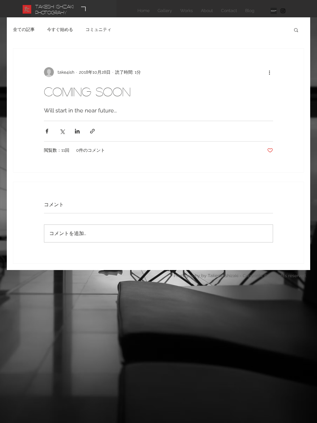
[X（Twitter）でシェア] (62, 131)
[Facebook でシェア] (47, 131)
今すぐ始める (60, 29)
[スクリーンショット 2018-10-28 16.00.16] (274, 11)
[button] (296, 29)
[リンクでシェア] (92, 131)
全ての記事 (24, 29)
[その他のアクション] (269, 72)
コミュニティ (98, 29)
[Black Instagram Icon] (283, 11)
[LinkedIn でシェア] (77, 131)
